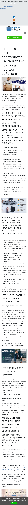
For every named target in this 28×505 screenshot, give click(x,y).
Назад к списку (4, 42)
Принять (14, 502)
